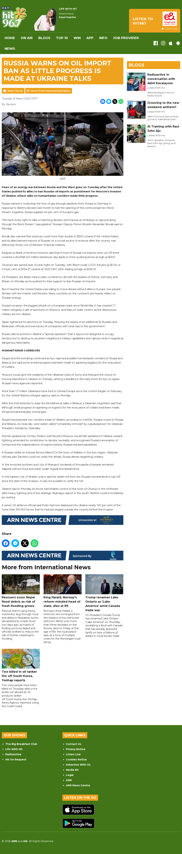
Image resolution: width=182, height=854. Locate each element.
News (10, 49)
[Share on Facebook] (102, 101)
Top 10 (62, 38)
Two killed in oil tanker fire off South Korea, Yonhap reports (19, 676)
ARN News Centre (78, 785)
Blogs (44, 38)
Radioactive (13, 754)
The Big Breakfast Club (21, 744)
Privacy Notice (75, 749)
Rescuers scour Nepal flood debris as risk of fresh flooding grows (18, 602)
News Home (15, 90)
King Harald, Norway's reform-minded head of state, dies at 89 (62, 602)
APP (89, 38)
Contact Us (73, 744)
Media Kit (72, 769)
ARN (69, 780)
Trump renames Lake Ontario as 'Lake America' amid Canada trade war (102, 604)
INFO (103, 38)
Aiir (25, 841)
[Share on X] (114, 101)
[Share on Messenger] (108, 101)
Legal (69, 775)
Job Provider (126, 38)
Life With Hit (14, 749)
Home (10, 38)
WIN (77, 38)
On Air (27, 38)
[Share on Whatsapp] (120, 101)
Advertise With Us (78, 764)
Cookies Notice (76, 759)
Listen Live (73, 754)
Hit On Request (15, 759)
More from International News (50, 90)
